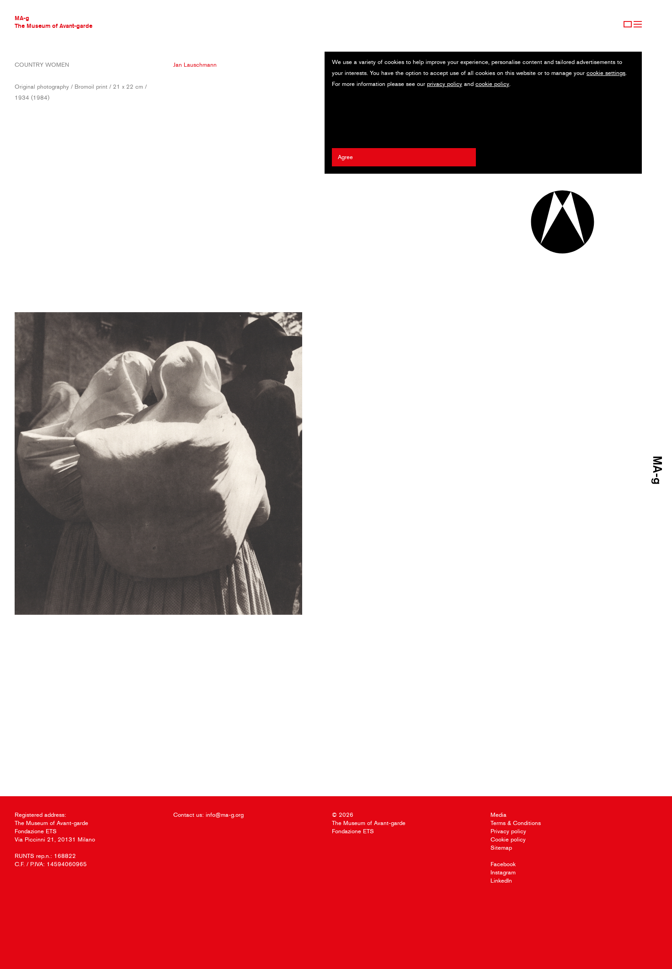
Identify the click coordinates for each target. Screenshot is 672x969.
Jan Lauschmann (195, 64)
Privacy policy (508, 831)
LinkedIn (501, 880)
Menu (638, 24)
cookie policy (492, 83)
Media (499, 814)
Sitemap (501, 847)
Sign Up (628, 24)
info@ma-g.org (225, 814)
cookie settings (606, 72)
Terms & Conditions (516, 823)
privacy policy (444, 83)
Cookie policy (508, 839)
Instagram (503, 872)
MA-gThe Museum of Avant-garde (53, 21)
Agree (345, 157)
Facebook (503, 864)
